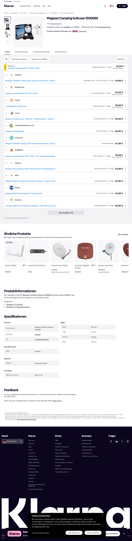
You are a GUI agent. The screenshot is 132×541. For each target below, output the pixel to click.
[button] (112, 6)
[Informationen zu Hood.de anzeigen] (6, 200)
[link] (111, 441)
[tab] (7, 52)
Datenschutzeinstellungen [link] (63, 469)
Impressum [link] (32, 475)
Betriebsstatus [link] (87, 453)
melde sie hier (56, 401)
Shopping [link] (14, 13)
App (43, 6)
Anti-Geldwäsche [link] (34, 466)
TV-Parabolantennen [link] (66, 13)
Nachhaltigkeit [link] (33, 459)
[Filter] (6, 59)
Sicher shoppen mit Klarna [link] (64, 462)
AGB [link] (29, 447)
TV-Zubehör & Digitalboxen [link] (38, 13)
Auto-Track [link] (32, 469)
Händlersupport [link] (87, 440)
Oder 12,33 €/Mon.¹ (117, 107)
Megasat (38, 334)
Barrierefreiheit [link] (33, 472)
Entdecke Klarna (25, 6)
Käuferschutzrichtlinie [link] (62, 456)
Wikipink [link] (31, 478)
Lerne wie (82, 31)
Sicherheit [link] (31, 453)
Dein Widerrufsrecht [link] (61, 472)
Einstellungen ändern (40, 533)
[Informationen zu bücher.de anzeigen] (6, 138)
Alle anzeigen (123, 234)
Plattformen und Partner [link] (90, 456)
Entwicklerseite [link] (87, 450)
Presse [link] (30, 450)
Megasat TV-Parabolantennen (18, 307)
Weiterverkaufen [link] (33, 462)
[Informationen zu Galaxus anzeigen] (6, 163)
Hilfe (49, 6)
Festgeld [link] (58, 466)
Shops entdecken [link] (61, 453)
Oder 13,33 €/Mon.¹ (117, 157)
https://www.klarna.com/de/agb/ (26, 419)
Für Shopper (8, 1)
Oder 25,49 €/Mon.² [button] (104, 272)
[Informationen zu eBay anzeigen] (6, 175)
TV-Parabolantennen (103, 27)
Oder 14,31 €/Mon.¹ (118, 68)
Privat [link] (58, 436)
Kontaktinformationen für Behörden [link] (36, 485)
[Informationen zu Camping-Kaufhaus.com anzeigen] (6, 125)
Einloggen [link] (58, 444)
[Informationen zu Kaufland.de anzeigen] (6, 87)
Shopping (36, 6)
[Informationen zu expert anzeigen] (6, 100)
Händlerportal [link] (86, 444)
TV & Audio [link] (23, 13)
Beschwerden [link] (59, 459)
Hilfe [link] (56, 440)
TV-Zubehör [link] (53, 13)
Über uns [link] (31, 440)
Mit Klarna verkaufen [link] (89, 447)
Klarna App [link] (58, 450)
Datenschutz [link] (32, 456)
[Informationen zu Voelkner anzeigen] (6, 75)
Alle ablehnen (74, 533)
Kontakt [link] (31, 481)
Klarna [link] (6, 13)
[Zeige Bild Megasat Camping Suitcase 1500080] (7, 19)
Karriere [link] (31, 444)
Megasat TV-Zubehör (14, 304)
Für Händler (17, 1)
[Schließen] (103, 515)
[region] (67, 525)
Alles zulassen (93, 533)
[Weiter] (125, 256)
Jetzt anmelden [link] (112, 534)
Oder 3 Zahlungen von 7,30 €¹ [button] (60, 272)
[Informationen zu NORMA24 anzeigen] (6, 150)
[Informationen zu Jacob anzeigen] (6, 113)
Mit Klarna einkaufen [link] (62, 447)
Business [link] (87, 436)
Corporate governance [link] (35, 489)
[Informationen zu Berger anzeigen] (6, 188)
